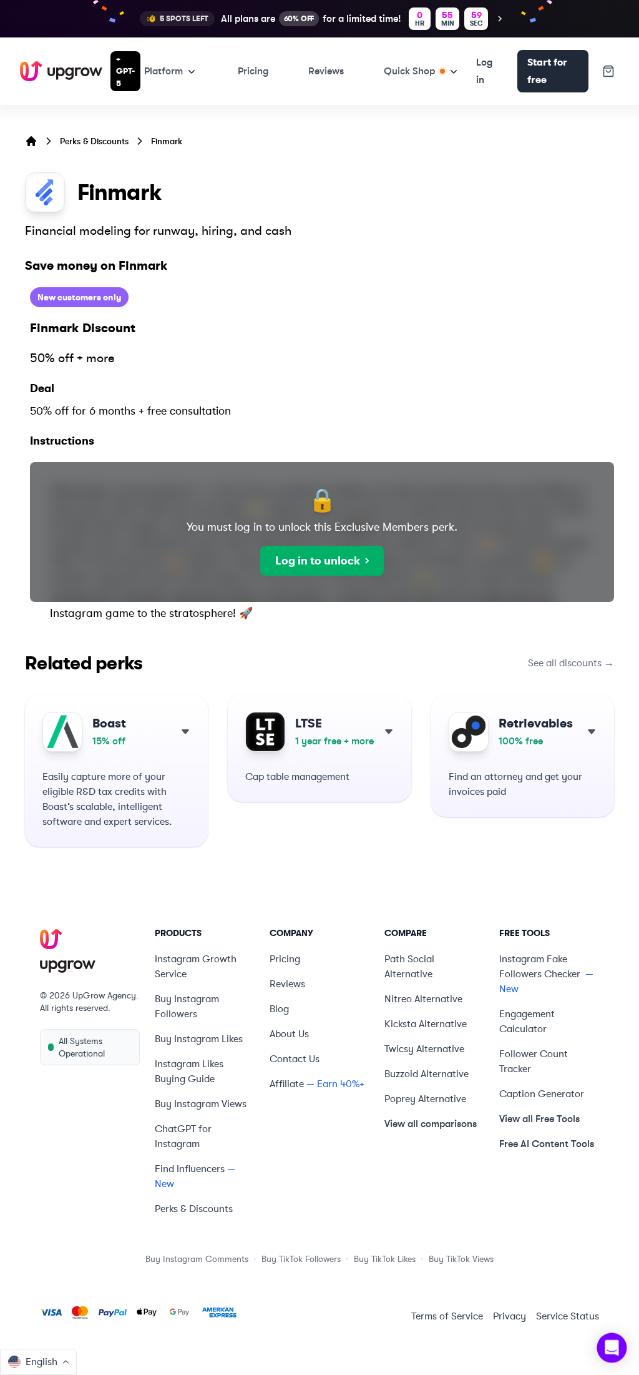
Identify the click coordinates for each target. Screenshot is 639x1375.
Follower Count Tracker (533, 1061)
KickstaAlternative (425, 1024)
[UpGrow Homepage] (90, 952)
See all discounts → (571, 663)
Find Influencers (190, 1169)
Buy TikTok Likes (385, 1259)
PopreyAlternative (425, 1099)
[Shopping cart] (608, 71)
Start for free (547, 71)
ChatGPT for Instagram (183, 1136)
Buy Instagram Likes (199, 1039)
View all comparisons (430, 1124)
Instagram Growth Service (196, 967)
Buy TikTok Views (461, 1259)
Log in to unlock (317, 560)
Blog (279, 1009)
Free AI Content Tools (546, 1144)
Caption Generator (541, 1094)
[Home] (31, 141)
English (41, 1362)
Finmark (166, 141)
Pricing (253, 71)
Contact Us (295, 1059)
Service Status (567, 1316)
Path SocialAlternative (409, 967)
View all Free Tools (539, 1119)
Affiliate (287, 1084)
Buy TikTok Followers (301, 1259)
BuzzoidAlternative (426, 1074)
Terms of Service (447, 1316)
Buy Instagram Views (200, 1104)
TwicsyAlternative (424, 1049)
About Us (289, 1034)
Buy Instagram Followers (187, 1006)
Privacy (509, 1316)
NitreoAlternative (423, 999)
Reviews (326, 71)
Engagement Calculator (527, 1021)
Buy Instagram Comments (196, 1259)
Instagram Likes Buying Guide (189, 1071)
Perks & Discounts (94, 141)
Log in (484, 71)
